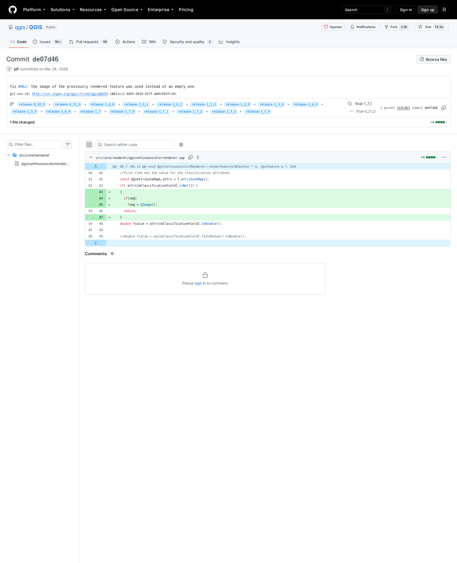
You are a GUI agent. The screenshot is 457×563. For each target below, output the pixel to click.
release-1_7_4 (258, 111)
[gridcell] (267, 166)
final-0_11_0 (366, 111)
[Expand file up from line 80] (95, 166)
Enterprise (158, 9)
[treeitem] (39, 159)
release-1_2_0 (238, 104)
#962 (22, 86)
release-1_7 (90, 111)
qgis (20, 27)
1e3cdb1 (403, 108)
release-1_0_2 (170, 104)
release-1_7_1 (156, 111)
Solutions (60, 9)
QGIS (35, 27)
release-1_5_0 (24, 111)
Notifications (366, 27)
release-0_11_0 (67, 104)
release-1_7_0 (122, 111)
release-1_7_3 (224, 111)
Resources (91, 9)
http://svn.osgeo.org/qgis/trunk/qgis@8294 (70, 94)
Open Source (124, 9)
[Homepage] (12, 9)
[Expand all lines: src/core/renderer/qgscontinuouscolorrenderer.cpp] (198, 157)
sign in (200, 283)
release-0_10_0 (32, 104)
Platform (32, 9)
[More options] (444, 157)
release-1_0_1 (136, 104)
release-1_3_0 (271, 104)
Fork (399, 27)
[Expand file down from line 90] (95, 243)
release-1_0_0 (102, 104)
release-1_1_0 (204, 104)
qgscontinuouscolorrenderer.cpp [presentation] (49, 163)
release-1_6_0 (58, 111)
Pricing (186, 9)
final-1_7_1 (363, 103)
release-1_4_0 (305, 104)
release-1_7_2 (190, 111)
